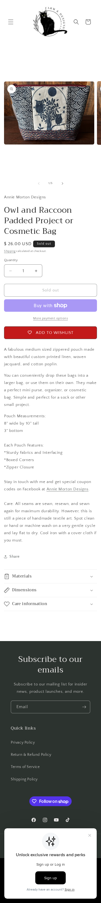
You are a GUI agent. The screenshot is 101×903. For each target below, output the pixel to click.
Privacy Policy (23, 742)
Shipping (10, 251)
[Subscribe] (84, 707)
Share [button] (14, 556)
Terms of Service (25, 767)
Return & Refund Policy (31, 755)
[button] (11, 22)
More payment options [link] (50, 318)
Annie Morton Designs (68, 489)
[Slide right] (62, 183)
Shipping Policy (24, 779)
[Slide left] (39, 183)
